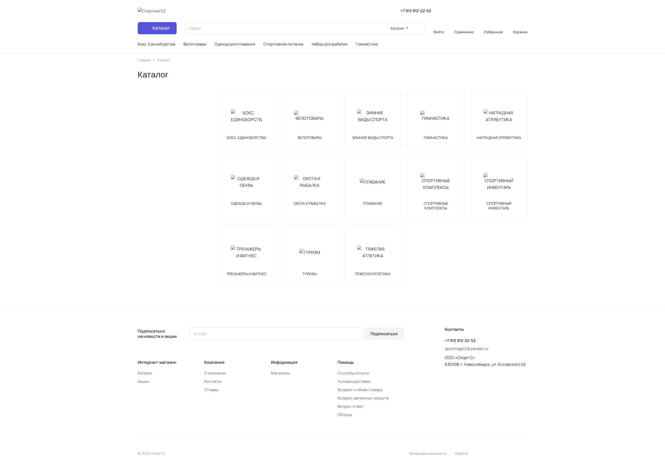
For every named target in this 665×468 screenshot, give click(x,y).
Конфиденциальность (428, 453)
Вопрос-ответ (350, 406)
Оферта (461, 453)
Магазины (280, 373)
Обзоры (344, 414)
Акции (143, 381)
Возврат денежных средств (363, 398)
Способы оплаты (353, 373)
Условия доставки (354, 381)
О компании (215, 373)
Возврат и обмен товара (359, 389)
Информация (284, 362)
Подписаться (383, 334)
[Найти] (418, 28)
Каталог (145, 373)
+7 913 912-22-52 (415, 11)
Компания (214, 362)
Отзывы (211, 389)
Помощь (345, 362)
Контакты (213, 381)
